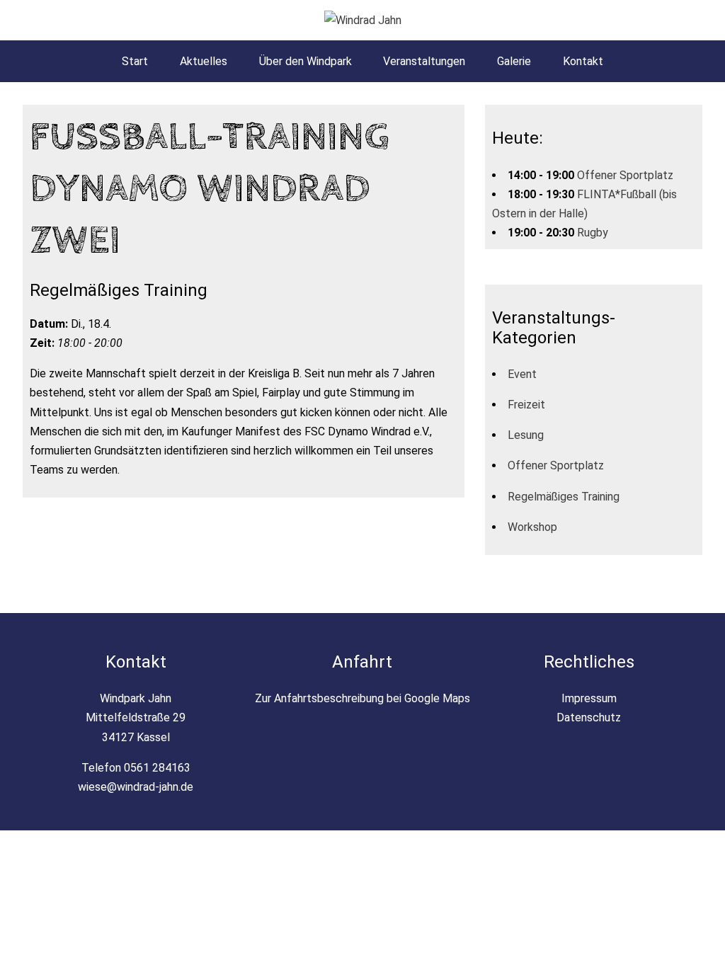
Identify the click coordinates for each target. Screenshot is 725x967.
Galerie (514, 61)
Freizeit (526, 404)
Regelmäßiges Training (564, 496)
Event (522, 374)
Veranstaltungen (424, 61)
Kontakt (583, 61)
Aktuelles (203, 61)
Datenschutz (588, 717)
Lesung (526, 435)
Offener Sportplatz (625, 175)
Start (135, 61)
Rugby (592, 232)
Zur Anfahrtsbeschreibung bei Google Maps (362, 698)
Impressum (589, 698)
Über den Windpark (305, 61)
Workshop (532, 527)
